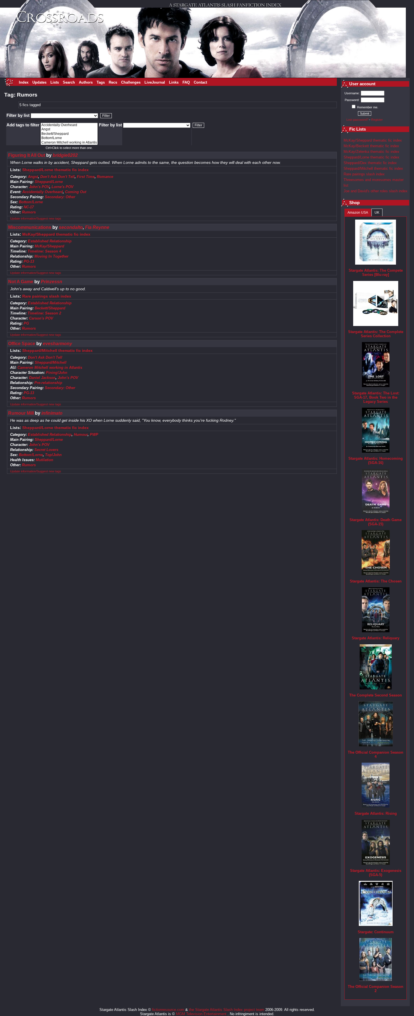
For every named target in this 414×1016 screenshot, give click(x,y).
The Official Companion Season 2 (375, 988)
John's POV (39, 187)
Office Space (21, 343)
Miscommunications (29, 227)
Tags (101, 82)
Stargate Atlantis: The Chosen (376, 581)
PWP (94, 434)
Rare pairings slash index (46, 296)
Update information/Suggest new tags (35, 218)
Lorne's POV (63, 187)
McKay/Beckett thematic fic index (371, 146)
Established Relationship (50, 241)
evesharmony (57, 343)
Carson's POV (41, 318)
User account (362, 84)
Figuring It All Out (26, 155)
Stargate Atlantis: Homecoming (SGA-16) (375, 460)
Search (69, 82)
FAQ (186, 82)
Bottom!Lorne (31, 202)
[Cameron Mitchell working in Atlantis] (69, 142)
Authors (86, 82)
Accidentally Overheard (42, 192)
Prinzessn (51, 281)
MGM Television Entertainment (202, 1014)
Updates (39, 82)
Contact (200, 82)
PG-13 (29, 261)
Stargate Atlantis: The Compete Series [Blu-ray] (376, 272)
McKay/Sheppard (49, 246)
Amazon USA (358, 213)
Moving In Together (51, 256)
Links (174, 82)
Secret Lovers (46, 450)
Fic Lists (357, 129)
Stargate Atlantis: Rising (376, 813)
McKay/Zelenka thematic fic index (371, 151)
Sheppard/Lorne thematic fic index (55, 170)
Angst (33, 177)
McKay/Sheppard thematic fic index (56, 234)
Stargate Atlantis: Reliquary (375, 638)
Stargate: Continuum (376, 932)
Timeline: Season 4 (44, 251)
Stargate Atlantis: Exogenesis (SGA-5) (375, 872)
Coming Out (75, 192)
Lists (54, 82)
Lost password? (357, 119)
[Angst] (69, 129)
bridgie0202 (65, 155)
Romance (105, 177)
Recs (113, 82)
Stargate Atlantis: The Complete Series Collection (375, 334)
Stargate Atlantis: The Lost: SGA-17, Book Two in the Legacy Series (375, 397)
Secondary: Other (60, 197)
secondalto (71, 227)
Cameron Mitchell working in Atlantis (49, 367)
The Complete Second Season (375, 695)
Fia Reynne (97, 227)
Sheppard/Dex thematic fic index (370, 163)
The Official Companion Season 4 (375, 754)
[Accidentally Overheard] (69, 125)
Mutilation (44, 460)
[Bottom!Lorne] (69, 138)
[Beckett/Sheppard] (69, 134)
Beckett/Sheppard (50, 308)
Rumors (29, 212)
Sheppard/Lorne (49, 182)
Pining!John (56, 372)
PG (26, 323)
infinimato (52, 413)
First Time (86, 177)
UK (377, 213)
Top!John (53, 455)
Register (377, 119)
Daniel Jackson (42, 378)
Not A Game (20, 281)
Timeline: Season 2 (44, 313)
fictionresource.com (168, 1010)
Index (23, 82)
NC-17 (29, 207)
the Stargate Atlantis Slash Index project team (226, 1010)
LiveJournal (154, 82)
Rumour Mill (21, 413)
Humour (81, 434)
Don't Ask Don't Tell (57, 177)
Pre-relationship (48, 383)
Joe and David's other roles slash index (376, 191)
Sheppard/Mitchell (50, 362)
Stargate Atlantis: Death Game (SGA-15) (376, 522)
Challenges (131, 82)
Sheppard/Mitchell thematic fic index (57, 351)
